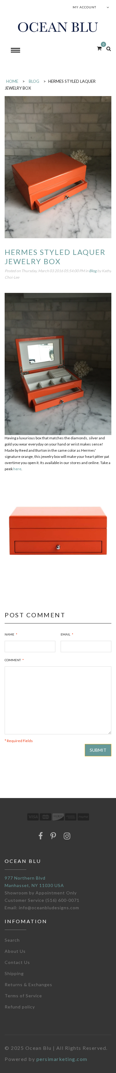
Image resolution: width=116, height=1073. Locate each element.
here (17, 469)
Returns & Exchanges (28, 984)
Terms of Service (23, 995)
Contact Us (17, 962)
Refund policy (20, 1006)
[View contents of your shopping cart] (99, 48)
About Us (15, 951)
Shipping (14, 973)
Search (12, 940)
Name (9, 634)
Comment (13, 660)
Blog (93, 270)
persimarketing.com (62, 1059)
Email (65, 634)
